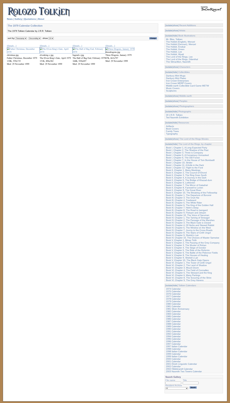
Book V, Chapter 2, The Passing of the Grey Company (193, 242)
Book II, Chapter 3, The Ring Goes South (186, 175)
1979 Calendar (173, 301)
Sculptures (171, 90)
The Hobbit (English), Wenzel (180, 42)
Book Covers (172, 128)
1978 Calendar (173, 299)
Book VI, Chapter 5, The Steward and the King (189, 272)
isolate (169, 25)
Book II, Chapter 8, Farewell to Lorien (184, 187)
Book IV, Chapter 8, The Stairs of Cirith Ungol (188, 232)
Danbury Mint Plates (176, 78)
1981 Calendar (173, 306)
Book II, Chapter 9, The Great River (183, 190)
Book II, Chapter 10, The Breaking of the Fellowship (191, 192)
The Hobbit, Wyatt (175, 54)
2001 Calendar (173, 361)
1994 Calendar (173, 336)
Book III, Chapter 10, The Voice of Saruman (187, 215)
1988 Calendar (173, 324)
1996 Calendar (173, 341)
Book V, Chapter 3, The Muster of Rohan (186, 245)
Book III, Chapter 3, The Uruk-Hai (182, 197)
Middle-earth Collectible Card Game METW (187, 85)
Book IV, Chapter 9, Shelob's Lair (182, 235)
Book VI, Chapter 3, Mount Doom (182, 267)
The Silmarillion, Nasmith (178, 62)
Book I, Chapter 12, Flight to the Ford (184, 167)
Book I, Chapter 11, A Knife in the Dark (185, 165)
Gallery (18, 19)
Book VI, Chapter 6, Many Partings (183, 275)
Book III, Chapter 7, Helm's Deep (182, 207)
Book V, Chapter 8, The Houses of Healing (187, 255)
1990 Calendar (173, 329)
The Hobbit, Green (175, 49)
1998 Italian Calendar (176, 351)
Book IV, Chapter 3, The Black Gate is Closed (188, 222)
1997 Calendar (173, 344)
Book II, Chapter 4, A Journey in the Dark (186, 177)
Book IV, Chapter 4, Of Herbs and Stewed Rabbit (190, 225)
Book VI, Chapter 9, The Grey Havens (185, 280)
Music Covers (172, 88)
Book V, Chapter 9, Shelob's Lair (182, 257)
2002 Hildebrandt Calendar (179, 369)
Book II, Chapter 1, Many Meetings (183, 170)
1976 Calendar (173, 294)
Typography (172, 133)
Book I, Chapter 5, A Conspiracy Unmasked (187, 155)
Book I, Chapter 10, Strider (179, 162)
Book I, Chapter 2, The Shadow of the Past (187, 150)
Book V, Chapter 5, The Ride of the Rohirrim (188, 250)
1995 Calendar (173, 339)
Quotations (30, 19)
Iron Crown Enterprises (177, 80)
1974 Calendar (173, 289)
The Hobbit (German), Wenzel (181, 44)
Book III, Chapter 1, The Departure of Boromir (188, 195)
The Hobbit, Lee (174, 52)
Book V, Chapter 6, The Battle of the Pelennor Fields (192, 252)
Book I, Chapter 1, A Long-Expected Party (186, 147)
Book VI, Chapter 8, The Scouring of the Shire (188, 277)
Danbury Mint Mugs (175, 75)
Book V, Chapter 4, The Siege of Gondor (186, 247)
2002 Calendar (173, 366)
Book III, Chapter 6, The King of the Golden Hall (189, 205)
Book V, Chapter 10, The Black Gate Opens (187, 260)
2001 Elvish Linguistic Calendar (181, 364)
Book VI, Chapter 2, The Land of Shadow (186, 265)
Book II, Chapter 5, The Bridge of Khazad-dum (189, 180)
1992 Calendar (173, 334)
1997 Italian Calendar (176, 346)
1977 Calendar (173, 296)
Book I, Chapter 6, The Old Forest (183, 157)
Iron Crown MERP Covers (179, 83)
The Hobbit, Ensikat (175, 47)
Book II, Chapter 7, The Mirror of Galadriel (187, 185)
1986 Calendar (173, 319)
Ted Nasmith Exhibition (177, 117)
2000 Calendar (173, 359)
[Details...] (11, 45)
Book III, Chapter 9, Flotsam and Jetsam (186, 212)
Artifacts (170, 126)
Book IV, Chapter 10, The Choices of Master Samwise (192, 237)
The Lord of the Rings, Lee (179, 57)
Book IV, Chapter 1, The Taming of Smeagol (188, 217)
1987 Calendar (173, 321)
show (175, 25)
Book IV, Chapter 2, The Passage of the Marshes (190, 220)
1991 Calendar (173, 331)
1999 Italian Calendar (176, 356)
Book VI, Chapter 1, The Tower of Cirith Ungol (188, 262)
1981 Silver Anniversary (177, 309)
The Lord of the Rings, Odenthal (182, 59)
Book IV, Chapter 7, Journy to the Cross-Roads (189, 230)
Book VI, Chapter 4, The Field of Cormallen (187, 270)
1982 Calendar (173, 311)
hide (175, 35)
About (41, 19)
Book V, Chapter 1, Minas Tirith (181, 240)
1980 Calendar (173, 304)
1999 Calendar (173, 354)
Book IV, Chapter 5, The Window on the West (188, 227)
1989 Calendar (173, 326)
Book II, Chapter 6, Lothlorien (180, 182)
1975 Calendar (173, 291)
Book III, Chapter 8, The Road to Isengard (187, 210)
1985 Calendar (173, 316)
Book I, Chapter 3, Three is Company (184, 152)
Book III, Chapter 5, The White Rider (184, 202)
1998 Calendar (173, 349)
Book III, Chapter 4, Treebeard (181, 200)
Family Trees (172, 131)
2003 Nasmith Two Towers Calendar (184, 371)
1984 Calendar (173, 314)
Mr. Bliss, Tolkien (174, 39)
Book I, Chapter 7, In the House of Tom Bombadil (190, 160)
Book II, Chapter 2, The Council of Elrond (186, 172)
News (10, 19)
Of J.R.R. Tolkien (174, 115)
